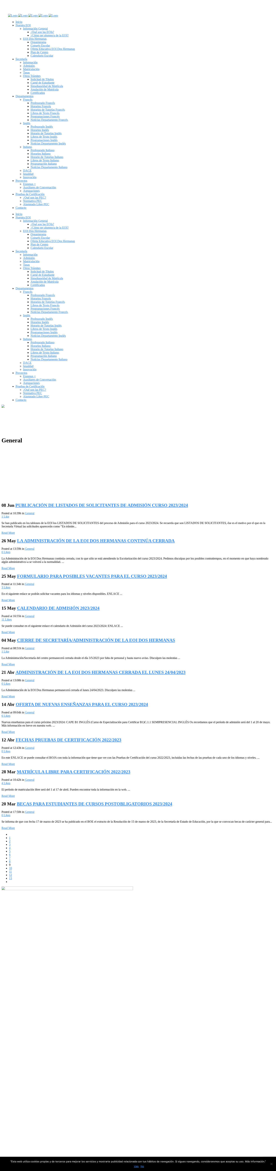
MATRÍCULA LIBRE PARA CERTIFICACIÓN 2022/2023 (73, 771)
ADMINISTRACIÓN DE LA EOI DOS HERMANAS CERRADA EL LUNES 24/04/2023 (101, 672)
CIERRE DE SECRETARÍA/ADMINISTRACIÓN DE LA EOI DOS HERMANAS (96, 640)
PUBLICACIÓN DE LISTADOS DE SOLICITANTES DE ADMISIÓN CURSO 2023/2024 (101, 505)
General (29, 513)
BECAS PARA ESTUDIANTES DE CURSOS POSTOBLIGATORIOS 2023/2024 (94, 803)
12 (10, 875)
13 (10, 878)
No (142, 1166)
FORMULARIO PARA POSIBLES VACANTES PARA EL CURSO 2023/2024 (92, 576)
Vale (136, 1166)
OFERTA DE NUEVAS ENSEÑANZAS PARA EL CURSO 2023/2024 (82, 704)
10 (10, 868)
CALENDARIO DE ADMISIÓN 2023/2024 (58, 608)
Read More (8, 532)
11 (7, 619)
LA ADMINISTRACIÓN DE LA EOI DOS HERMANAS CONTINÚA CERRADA (96, 540)
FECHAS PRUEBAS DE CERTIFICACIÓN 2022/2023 (68, 739)
